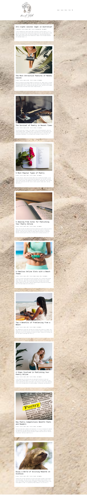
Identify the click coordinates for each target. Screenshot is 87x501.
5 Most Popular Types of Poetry (30, 173)
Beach (35, 276)
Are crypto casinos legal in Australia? (34, 27)
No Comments (44, 29)
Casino (35, 80)
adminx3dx (19, 29)
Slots (41, 276)
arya (18, 80)
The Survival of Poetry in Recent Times (34, 125)
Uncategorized (38, 29)
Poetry (35, 127)
